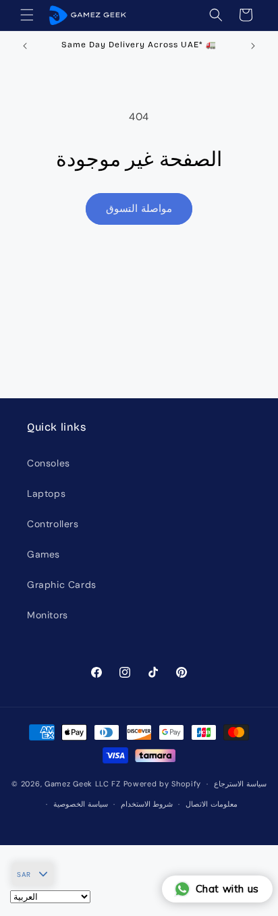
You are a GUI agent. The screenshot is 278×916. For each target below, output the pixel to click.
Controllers (53, 524)
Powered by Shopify (162, 783)
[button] (27, 15)
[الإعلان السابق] (25, 46)
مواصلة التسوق (139, 208)
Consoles (48, 463)
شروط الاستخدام (147, 804)
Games (43, 554)
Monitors (47, 615)
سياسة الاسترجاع (240, 783)
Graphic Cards (61, 584)
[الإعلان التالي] (253, 46)
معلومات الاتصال (212, 804)
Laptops (46, 493)
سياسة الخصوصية (80, 804)
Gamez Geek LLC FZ (83, 783)
